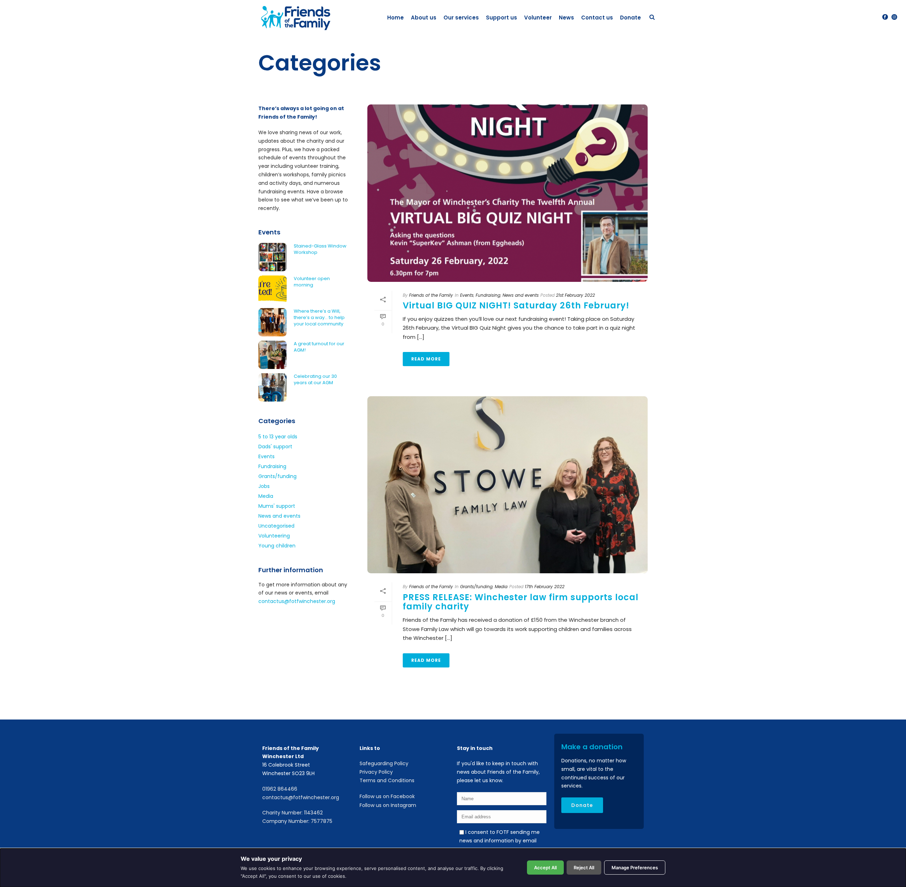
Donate (630, 17)
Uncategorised (276, 526)
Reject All (584, 867)
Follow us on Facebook (387, 796)
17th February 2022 (544, 587)
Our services (461, 17)
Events (467, 295)
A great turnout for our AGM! (319, 347)
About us (423, 17)
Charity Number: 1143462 (292, 812)
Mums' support (276, 506)
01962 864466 (279, 788)
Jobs (264, 486)
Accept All (545, 867)
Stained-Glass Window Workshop (320, 249)
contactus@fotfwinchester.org (296, 601)
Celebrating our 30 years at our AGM (315, 379)
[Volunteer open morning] (272, 289)
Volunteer (538, 17)
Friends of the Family (431, 295)
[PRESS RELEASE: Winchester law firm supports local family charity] (507, 484)
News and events (521, 295)
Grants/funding (476, 587)
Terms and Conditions (387, 780)
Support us (501, 17)
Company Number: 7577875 (297, 821)
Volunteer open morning (312, 281)
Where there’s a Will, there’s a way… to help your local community (319, 317)
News (566, 17)
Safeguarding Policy (384, 763)
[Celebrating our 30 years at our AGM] (272, 387)
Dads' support (275, 446)
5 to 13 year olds (277, 436)
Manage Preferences (635, 867)
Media (501, 587)
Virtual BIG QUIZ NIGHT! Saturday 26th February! (516, 305)
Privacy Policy (376, 771)
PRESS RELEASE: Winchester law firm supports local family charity (520, 602)
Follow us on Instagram (388, 805)
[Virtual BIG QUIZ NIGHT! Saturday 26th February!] (507, 193)
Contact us (597, 17)
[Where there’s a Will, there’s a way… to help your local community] (272, 322)
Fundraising (488, 295)
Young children (277, 545)
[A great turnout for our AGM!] (272, 355)
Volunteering (274, 536)
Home (395, 17)
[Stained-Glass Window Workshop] (272, 257)
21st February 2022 (575, 295)
